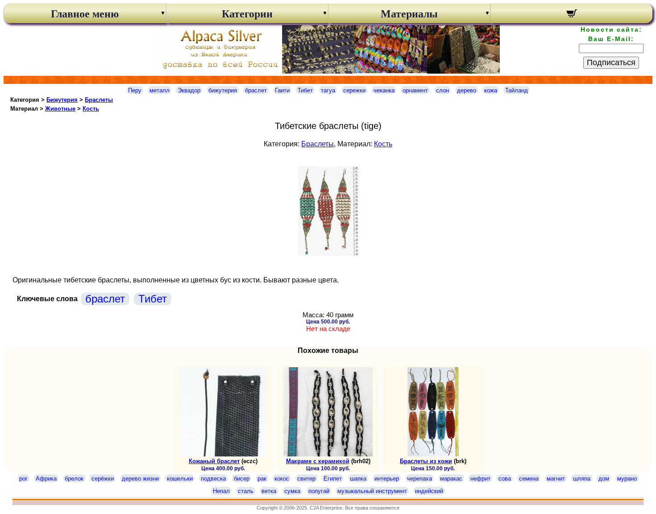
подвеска (213, 478)
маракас (451, 478)
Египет (333, 478)
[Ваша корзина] (571, 14)
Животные (60, 108)
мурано (627, 478)
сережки (354, 90)
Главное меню (85, 14)
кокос (281, 478)
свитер (306, 478)
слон (442, 90)
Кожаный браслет (214, 461)
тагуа (328, 90)
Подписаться (611, 62)
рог (23, 478)
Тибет (305, 90)
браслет (256, 90)
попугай (318, 491)
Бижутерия (62, 99)
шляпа (581, 478)
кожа (490, 90)
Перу (134, 90)
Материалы (409, 14)
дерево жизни (140, 478)
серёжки (102, 478)
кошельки (180, 478)
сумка (292, 491)
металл (159, 90)
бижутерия (222, 90)
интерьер (386, 478)
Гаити (282, 90)
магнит (556, 478)
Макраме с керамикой (317, 461)
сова (504, 478)
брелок (74, 478)
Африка (46, 478)
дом (603, 478)
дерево (466, 90)
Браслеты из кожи (426, 461)
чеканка (384, 90)
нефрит (480, 478)
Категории (247, 14)
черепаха (419, 478)
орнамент (415, 90)
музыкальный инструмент (372, 491)
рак (261, 478)
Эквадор (189, 90)
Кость (91, 108)
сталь (245, 491)
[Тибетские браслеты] (328, 253)
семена (529, 478)
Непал (221, 491)
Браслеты (99, 99)
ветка (269, 491)
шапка (358, 478)
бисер (241, 478)
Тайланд (516, 90)
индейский (429, 491)
